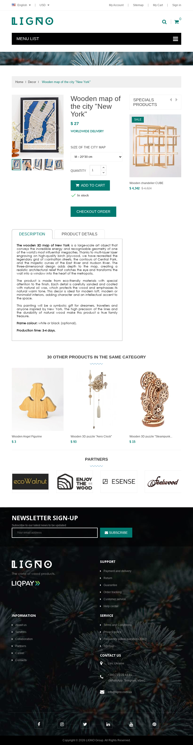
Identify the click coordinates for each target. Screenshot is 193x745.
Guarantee (110, 585)
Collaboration (24, 639)
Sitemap (138, 5)
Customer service (115, 599)
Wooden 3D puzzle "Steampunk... (150, 436)
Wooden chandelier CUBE (146, 183)
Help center (111, 606)
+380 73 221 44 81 (120, 675)
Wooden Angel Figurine (27, 436)
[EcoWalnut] (30, 485)
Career (19, 653)
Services (20, 632)
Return (108, 578)
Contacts (21, 660)
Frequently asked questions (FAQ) (125, 639)
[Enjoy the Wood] (74, 485)
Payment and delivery (117, 571)
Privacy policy (112, 632)
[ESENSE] (118, 485)
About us (21, 625)
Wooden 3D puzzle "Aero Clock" (91, 436)
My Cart (158, 5)
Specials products (145, 102)
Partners (96, 459)
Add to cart (92, 185)
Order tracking (113, 592)
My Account (116, 5)
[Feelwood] (163, 485)
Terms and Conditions (118, 625)
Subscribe (118, 532)
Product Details (79, 234)
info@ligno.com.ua (120, 692)
